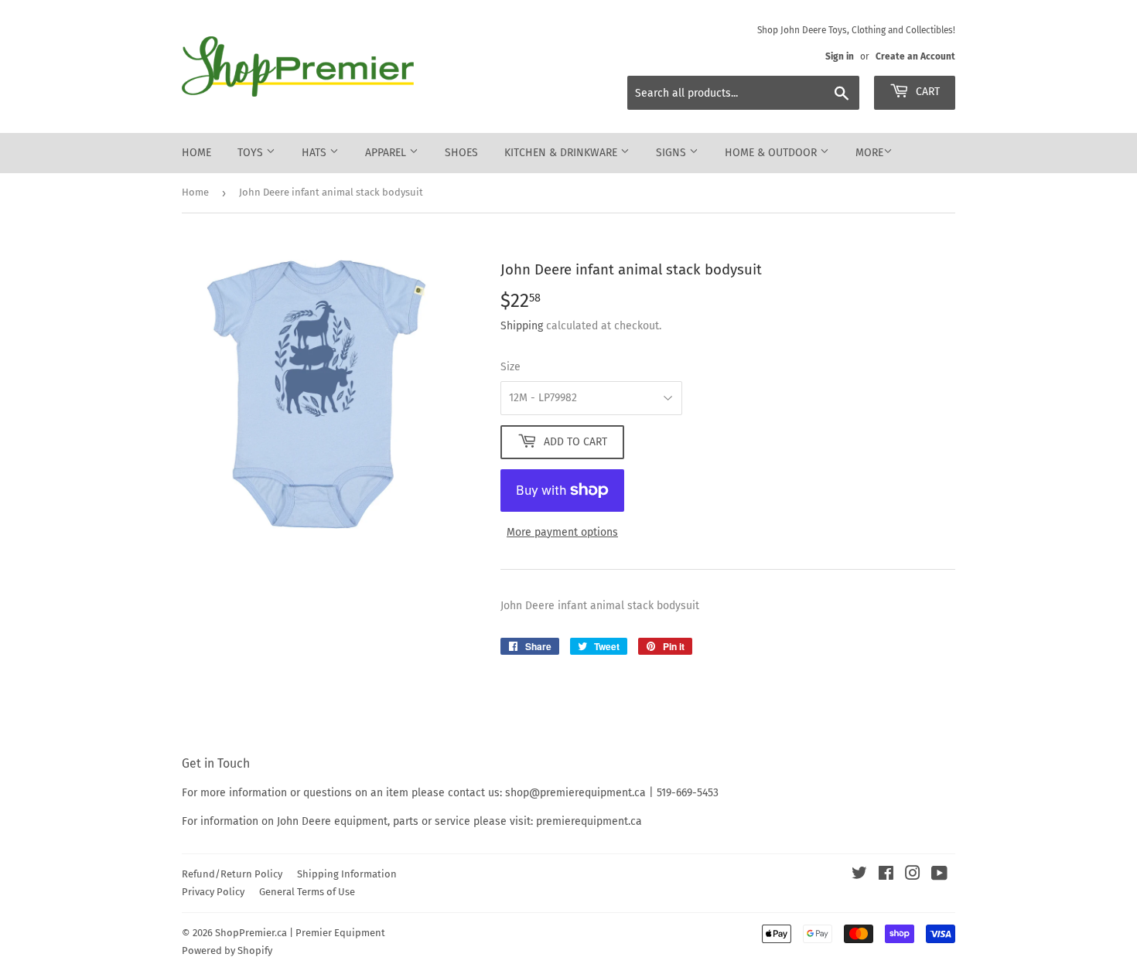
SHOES (461, 152)
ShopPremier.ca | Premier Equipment (300, 932)
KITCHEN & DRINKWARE (562, 152)
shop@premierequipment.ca (575, 792)
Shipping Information (347, 874)
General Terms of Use (307, 892)
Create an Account (915, 56)
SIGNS (672, 152)
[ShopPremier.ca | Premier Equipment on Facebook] (886, 875)
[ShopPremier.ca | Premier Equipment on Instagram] (912, 875)
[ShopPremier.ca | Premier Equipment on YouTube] (939, 875)
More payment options (562, 532)
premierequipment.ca (589, 821)
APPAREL (387, 152)
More (869, 152)
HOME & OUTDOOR (772, 152)
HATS (315, 152)
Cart (926, 91)
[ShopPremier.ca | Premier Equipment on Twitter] (859, 875)
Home (196, 152)
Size (510, 366)
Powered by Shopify (227, 950)
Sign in (839, 56)
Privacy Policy (213, 892)
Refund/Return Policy (232, 874)
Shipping (521, 325)
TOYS (251, 152)
